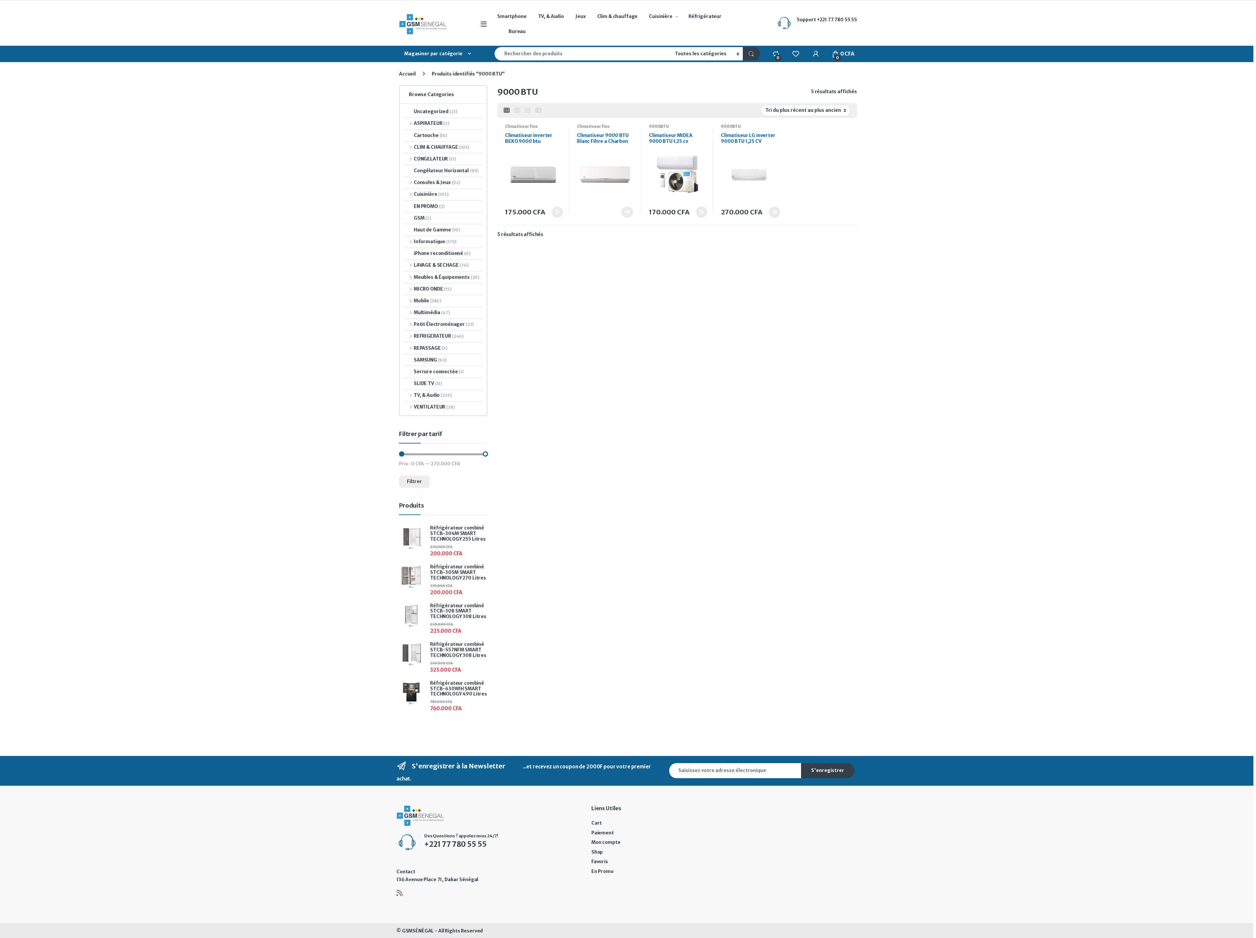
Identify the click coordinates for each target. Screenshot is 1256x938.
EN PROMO (429, 206)
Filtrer (414, 481)
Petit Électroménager (444, 324)
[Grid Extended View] (517, 110)
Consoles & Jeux (437, 182)
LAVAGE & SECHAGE (441, 265)
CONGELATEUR (435, 159)
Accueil (407, 74)
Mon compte (605, 842)
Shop (597, 852)
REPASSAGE (430, 348)
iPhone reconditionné (442, 253)
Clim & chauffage (617, 16)
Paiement (602, 833)
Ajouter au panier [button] (554, 212)
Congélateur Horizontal (446, 171)
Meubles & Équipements (447, 277)
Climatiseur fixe (521, 126)
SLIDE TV (428, 383)
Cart (596, 823)
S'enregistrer (827, 770)
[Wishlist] (795, 53)
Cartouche (430, 135)
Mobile (427, 301)
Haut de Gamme (437, 230)
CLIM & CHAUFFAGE (441, 147)
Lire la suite (627, 212)
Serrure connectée (439, 372)
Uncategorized (435, 111)
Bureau (517, 31)
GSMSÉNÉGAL (418, 931)
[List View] (528, 110)
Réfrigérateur (705, 16)
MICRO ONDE (433, 289)
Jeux (580, 16)
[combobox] (583, 53)
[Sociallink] (399, 892)
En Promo (602, 871)
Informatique (435, 241)
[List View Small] (538, 110)
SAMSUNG (430, 360)
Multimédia (432, 312)
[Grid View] (507, 110)
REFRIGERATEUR (439, 336)
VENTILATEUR (434, 407)
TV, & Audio (551, 16)
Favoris (599, 861)
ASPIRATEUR (431, 123)
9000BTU (659, 126)
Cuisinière (660, 16)
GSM (422, 218)
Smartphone (512, 16)
